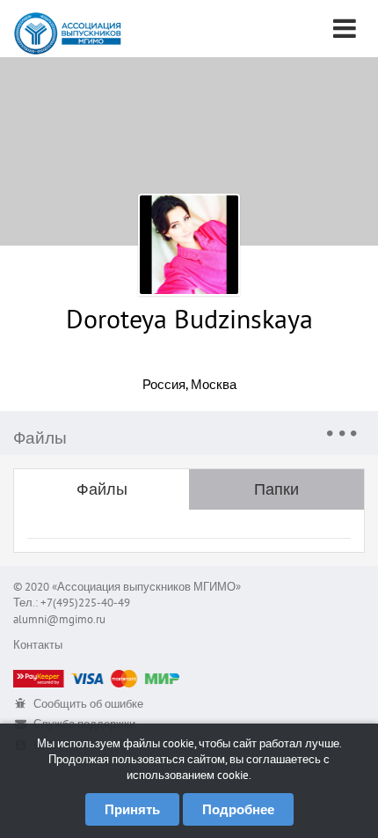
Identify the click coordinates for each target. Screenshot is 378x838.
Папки (276, 489)
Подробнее (238, 809)
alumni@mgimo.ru (59, 619)
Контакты (37, 644)
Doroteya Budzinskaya (189, 318)
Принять (132, 809)
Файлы (101, 489)
